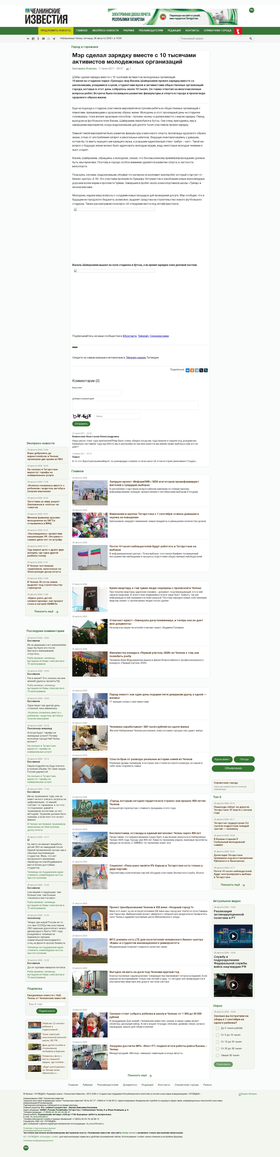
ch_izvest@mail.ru (39, 1117)
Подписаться (47, 1011)
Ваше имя (77, 388)
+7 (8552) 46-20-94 (51, 1112)
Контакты (192, 31)
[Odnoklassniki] (38, 38)
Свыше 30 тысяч (230, 1055)
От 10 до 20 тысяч (231, 1042)
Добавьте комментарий (83, 399)
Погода (244, 759)
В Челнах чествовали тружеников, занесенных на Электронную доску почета (46, 827)
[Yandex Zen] (33, 38)
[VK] (27, 38)
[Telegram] (53, 38)
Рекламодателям (151, 31)
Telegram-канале (136, 358)
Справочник (187, 1085)
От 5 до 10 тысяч (230, 1035)
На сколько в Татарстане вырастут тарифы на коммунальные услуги (41, 749)
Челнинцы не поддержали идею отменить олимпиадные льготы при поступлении (45, 875)
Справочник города (217, 31)
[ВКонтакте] (188, 370)
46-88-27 (65, 1112)
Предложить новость (56, 31)
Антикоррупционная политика (37, 1131)
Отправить (81, 423)
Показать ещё (44, 612)
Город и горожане (84, 47)
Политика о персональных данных (39, 1128)
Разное (207, 1085)
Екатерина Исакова (84, 69)
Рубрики (128, 31)
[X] (201, 370)
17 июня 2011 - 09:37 (110, 69)
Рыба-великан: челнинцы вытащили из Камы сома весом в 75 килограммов (45, 661)
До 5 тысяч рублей (231, 1028)
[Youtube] (43, 38)
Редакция (174, 31)
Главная (73, 1085)
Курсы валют (222, 759)
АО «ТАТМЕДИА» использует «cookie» (41, 1137)
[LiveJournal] (206, 370)
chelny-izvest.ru (129, 1133)
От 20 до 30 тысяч (231, 1049)
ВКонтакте (130, 336)
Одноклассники (159, 336)
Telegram (143, 336)
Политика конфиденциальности (38, 1141)
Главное (82, 31)
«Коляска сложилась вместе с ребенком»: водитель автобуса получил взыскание (45, 716)
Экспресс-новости (105, 31)
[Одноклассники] (192, 370)
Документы (130, 1085)
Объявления (233, 768)
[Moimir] (48, 38)
